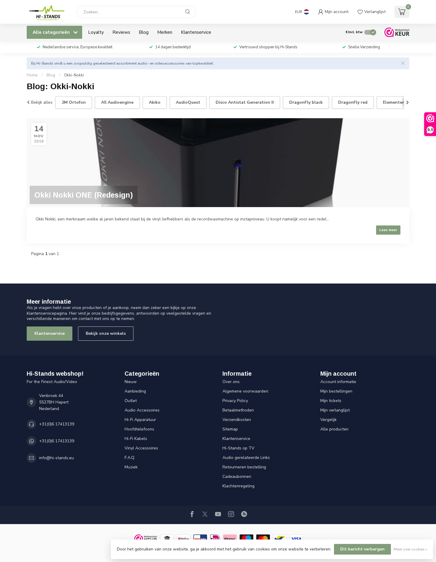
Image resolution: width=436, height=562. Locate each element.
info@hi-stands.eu (56, 458)
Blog (144, 32)
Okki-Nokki (74, 75)
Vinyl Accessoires (141, 448)
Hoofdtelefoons (139, 429)
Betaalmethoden (238, 410)
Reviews (121, 32)
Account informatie (338, 382)
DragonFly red (352, 102)
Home (32, 75)
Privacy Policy (235, 401)
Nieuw (131, 382)
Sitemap (230, 429)
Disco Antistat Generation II (245, 102)
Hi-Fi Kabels (136, 438)
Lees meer (388, 230)
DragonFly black (306, 102)
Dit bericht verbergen (362, 549)
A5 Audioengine (117, 102)
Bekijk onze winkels (106, 333)
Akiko (154, 102)
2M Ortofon (74, 102)
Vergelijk (328, 419)
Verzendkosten (236, 419)
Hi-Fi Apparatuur (140, 419)
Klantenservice (196, 32)
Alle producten (334, 429)
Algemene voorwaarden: (245, 391)
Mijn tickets (330, 401)
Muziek (131, 467)
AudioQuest (188, 102)
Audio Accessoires (142, 410)
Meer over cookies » (410, 549)
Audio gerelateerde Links (246, 457)
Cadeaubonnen (236, 476)
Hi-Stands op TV (238, 448)
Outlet (131, 401)
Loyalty (96, 32)
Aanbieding (135, 391)
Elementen (394, 102)
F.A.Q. (130, 457)
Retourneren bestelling (244, 467)
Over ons (231, 382)
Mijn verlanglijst (335, 410)
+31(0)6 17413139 (56, 424)
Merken (164, 32)
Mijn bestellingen (336, 391)
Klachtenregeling (238, 486)
